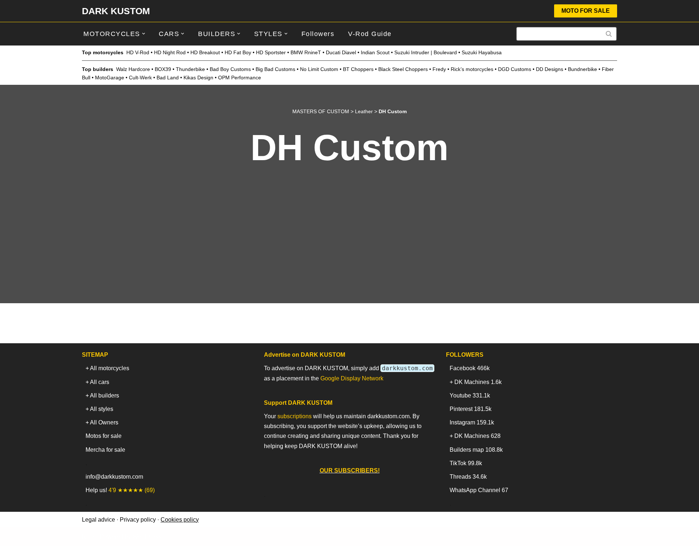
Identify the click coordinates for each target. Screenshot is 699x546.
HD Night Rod (170, 52)
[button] (143, 33)
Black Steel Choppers (403, 69)
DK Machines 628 (477, 436)
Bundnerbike (582, 69)
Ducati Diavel (341, 52)
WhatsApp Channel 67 (479, 490)
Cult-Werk (140, 77)
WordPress (147, 537)
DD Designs (549, 69)
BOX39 (163, 69)
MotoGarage (109, 77)
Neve (89, 537)
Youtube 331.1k (470, 395)
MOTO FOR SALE (585, 11)
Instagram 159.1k (472, 422)
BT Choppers (358, 69)
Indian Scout (375, 52)
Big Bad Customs (275, 69)
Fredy (439, 69)
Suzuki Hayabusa (482, 52)
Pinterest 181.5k (470, 409)
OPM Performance (239, 77)
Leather (364, 111)
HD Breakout (205, 52)
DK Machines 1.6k (478, 382)
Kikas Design (198, 77)
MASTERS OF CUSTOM (320, 111)
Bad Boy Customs (230, 69)
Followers (318, 33)
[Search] (609, 34)
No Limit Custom (319, 69)
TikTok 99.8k (466, 463)
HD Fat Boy (238, 52)
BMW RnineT (306, 52)
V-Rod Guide (370, 33)
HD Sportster (271, 52)
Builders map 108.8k (476, 450)
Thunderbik (189, 69)
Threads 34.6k (468, 477)
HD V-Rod (137, 52)
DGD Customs (514, 69)
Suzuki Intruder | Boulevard (425, 52)
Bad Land (168, 77)
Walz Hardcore (133, 69)
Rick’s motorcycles (472, 69)
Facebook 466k (470, 368)
